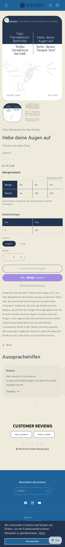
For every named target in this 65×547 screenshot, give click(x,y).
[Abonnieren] (47, 491)
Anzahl (5, 250)
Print (25, 244)
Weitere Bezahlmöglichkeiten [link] (33, 285)
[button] (6, 5)
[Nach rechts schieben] (35, 402)
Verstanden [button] (32, 541)
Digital (9, 243)
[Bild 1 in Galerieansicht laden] (12, 112)
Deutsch (10, 391)
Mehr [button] (42, 533)
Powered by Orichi (54, 177)
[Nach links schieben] (29, 402)
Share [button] (9, 344)
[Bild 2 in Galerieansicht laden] (32, 112)
